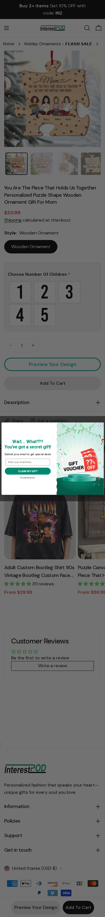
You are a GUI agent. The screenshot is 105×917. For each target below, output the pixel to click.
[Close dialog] (100, 425)
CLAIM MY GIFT (28, 470)
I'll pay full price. (28, 477)
